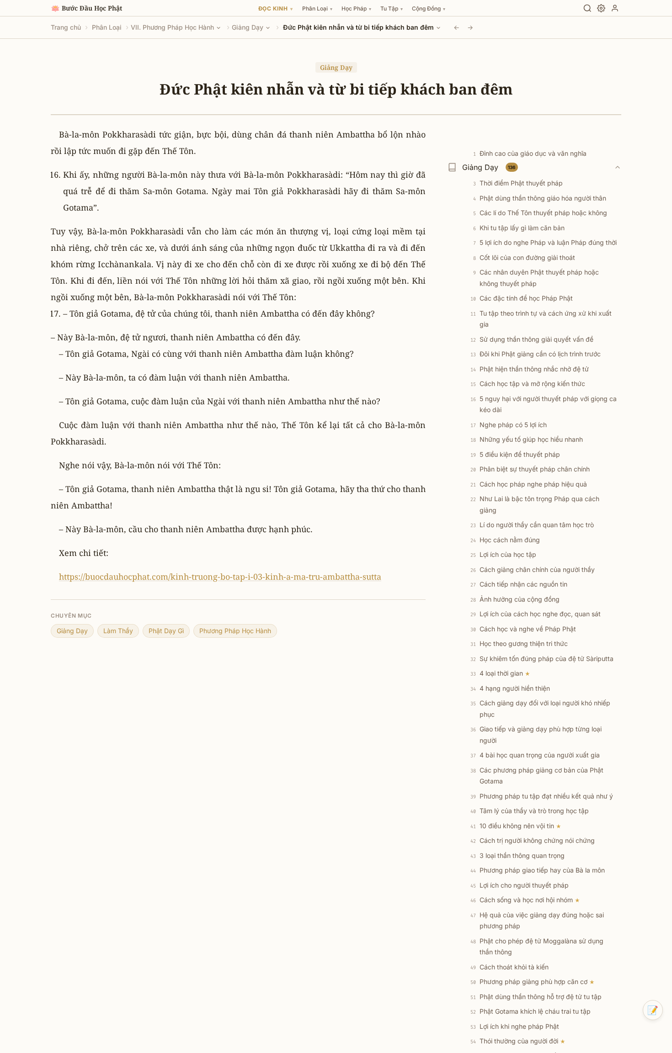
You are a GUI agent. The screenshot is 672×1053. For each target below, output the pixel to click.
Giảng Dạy (247, 27)
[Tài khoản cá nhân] (614, 8)
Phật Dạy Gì (166, 631)
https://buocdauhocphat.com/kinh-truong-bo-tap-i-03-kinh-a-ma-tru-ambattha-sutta (220, 576)
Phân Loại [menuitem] (317, 8)
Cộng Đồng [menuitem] (428, 8)
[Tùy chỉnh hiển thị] (601, 8)
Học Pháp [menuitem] (356, 8)
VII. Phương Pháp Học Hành (172, 27)
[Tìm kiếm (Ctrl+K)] (587, 8)
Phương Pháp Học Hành (235, 631)
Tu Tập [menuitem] (391, 8)
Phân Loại (107, 27)
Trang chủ (66, 27)
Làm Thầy (118, 631)
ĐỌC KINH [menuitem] (275, 8)
